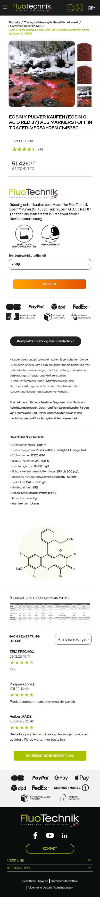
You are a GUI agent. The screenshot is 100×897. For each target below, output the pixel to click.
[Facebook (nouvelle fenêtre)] (35, 836)
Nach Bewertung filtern (24, 638)
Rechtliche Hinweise (35, 881)
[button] (13, 73)
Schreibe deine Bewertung (50, 756)
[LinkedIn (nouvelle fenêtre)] (64, 836)
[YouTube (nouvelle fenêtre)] (50, 836)
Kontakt (50, 849)
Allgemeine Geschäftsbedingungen (50, 887)
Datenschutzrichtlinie (64, 881)
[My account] (70, 7)
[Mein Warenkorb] (79, 6)
